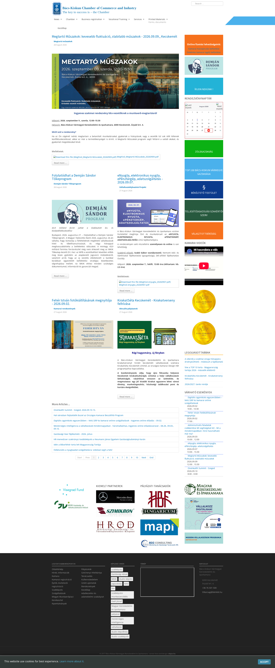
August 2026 (203, 106)
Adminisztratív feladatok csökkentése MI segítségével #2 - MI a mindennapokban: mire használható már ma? (203, 429)
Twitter (209, 9)
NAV (126, 583)
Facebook (204, 9)
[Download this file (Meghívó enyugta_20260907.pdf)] (145, 281)
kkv (113, 588)
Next (144, 457)
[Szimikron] (115, 512)
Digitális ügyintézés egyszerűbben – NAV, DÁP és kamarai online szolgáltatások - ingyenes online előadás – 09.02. (108, 420)
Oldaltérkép (57, 569)
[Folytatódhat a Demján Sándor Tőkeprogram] (82, 209)
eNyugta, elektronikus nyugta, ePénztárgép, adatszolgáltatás (200, 445)
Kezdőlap (85, 589)
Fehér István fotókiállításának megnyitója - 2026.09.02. (82, 302)
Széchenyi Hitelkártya (91, 572)
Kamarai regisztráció (62, 579)
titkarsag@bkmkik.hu (212, 592)
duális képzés (125, 579)
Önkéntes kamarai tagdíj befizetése (204, 52)
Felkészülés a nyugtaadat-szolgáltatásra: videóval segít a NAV (83, 450)
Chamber (70, 19)
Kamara (55, 576)
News (57, 19)
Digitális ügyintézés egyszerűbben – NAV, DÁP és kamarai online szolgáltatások (203, 400)
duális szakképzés (120, 636)
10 (137, 457)
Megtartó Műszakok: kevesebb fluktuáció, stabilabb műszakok (201, 457)
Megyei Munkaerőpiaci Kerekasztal (63, 598)
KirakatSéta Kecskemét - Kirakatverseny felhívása (146, 302)
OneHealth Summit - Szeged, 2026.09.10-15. (75, 410)
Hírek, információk (60, 572)
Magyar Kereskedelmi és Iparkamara (122, 608)
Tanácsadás (86, 576)
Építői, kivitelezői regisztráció (60, 585)
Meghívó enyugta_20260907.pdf (134, 284)
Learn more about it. (72, 661)
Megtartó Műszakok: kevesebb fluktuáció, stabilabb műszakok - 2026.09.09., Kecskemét (114, 36)
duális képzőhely (120, 631)
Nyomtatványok (59, 603)
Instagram (215, 9)
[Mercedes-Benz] (115, 497)
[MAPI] (159, 527)
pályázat (116, 614)
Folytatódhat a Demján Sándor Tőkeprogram (74, 177)
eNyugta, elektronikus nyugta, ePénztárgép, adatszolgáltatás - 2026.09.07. (140, 178)
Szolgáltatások (58, 593)
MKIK (114, 579)
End (151, 457)
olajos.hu (171, 653)
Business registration (92, 19)
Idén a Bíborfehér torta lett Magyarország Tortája (77, 444)
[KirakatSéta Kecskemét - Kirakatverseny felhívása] (148, 334)
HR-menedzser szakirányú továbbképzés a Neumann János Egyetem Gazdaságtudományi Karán (99, 439)
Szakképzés (57, 589)
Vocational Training (118, 19)
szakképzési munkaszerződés (120, 595)
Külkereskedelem (89, 579)
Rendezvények (88, 586)
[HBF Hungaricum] (159, 503)
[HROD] (115, 527)
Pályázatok (86, 569)
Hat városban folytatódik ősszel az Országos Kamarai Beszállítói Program (88, 415)
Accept (264, 661)
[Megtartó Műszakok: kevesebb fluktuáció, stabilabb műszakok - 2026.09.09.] (115, 81)
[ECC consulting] (159, 544)
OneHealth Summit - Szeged (201, 468)
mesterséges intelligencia (118, 620)
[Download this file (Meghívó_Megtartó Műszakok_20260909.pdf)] (85, 156)
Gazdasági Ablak (119, 574)
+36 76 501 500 (209, 587)
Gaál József (117, 601)
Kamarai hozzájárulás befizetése (203, 48)
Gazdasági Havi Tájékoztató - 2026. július (73, 434)
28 (208, 130)
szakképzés (117, 569)
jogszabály (117, 583)
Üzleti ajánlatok (88, 583)
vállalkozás (117, 627)
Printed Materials (157, 20)
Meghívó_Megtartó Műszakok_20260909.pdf (138, 156)
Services (138, 19)
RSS (220, 9)
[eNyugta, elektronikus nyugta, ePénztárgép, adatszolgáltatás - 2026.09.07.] (148, 213)
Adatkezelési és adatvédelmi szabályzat (92, 595)
